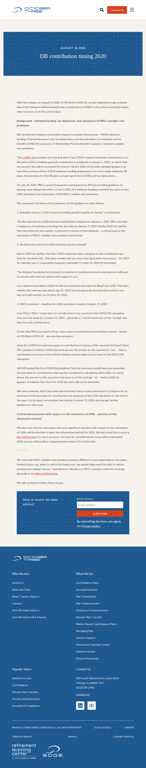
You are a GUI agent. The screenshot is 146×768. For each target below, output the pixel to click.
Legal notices (102, 727)
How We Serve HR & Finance (29, 617)
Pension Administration (26, 698)
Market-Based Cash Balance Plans (96, 624)
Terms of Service (22, 736)
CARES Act (29, 157)
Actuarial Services (86, 589)
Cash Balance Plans (87, 582)
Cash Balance (20, 685)
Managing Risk (84, 630)
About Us (18, 582)
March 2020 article (46, 473)
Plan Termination (86, 596)
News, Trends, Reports (26, 596)
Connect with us (123, 736)
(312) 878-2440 (85, 687)
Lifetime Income (85, 651)
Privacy (72, 736)
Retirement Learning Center (93, 644)
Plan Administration (87, 603)
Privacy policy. (91, 526)
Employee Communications (92, 610)
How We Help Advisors (26, 610)
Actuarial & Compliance (26, 705)
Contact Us (83, 694)
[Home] (31, 10)
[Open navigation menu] (132, 10)
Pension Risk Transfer (89, 617)
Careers (17, 603)
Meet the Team (21, 589)
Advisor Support (85, 637)
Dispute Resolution (87, 658)
